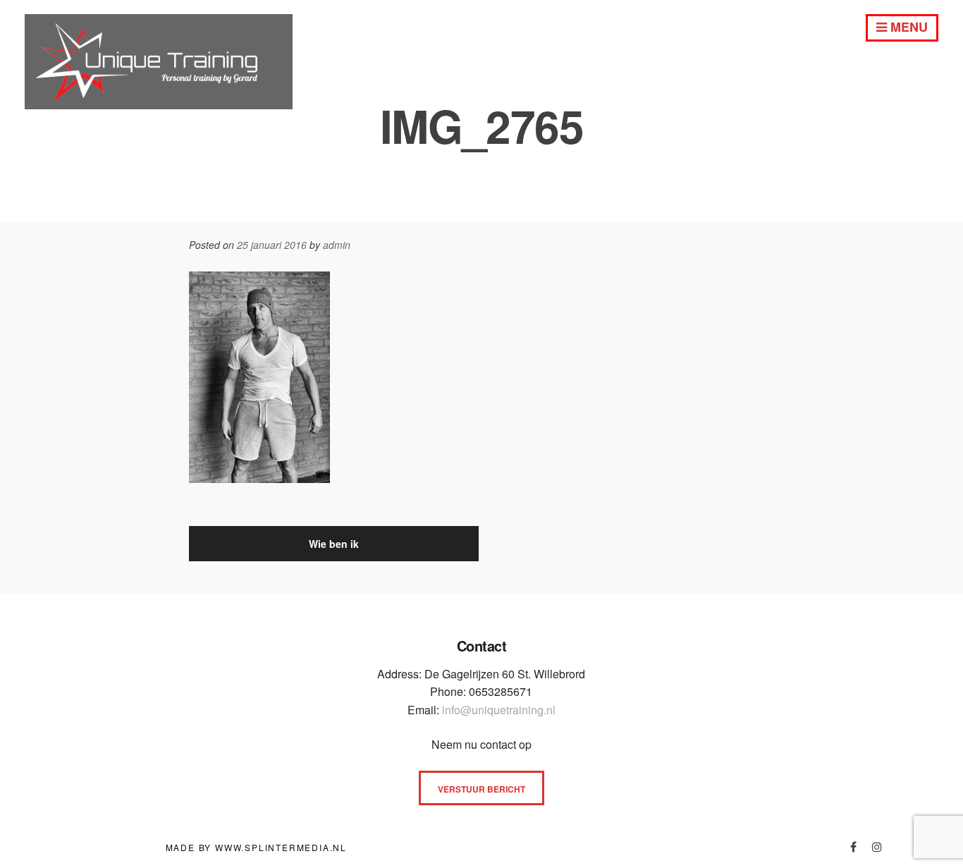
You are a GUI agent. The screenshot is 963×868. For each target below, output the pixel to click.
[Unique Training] (159, 103)
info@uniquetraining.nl (499, 710)
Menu (907, 27)
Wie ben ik (334, 544)
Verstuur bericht (481, 789)
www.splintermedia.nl (281, 847)
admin (336, 245)
